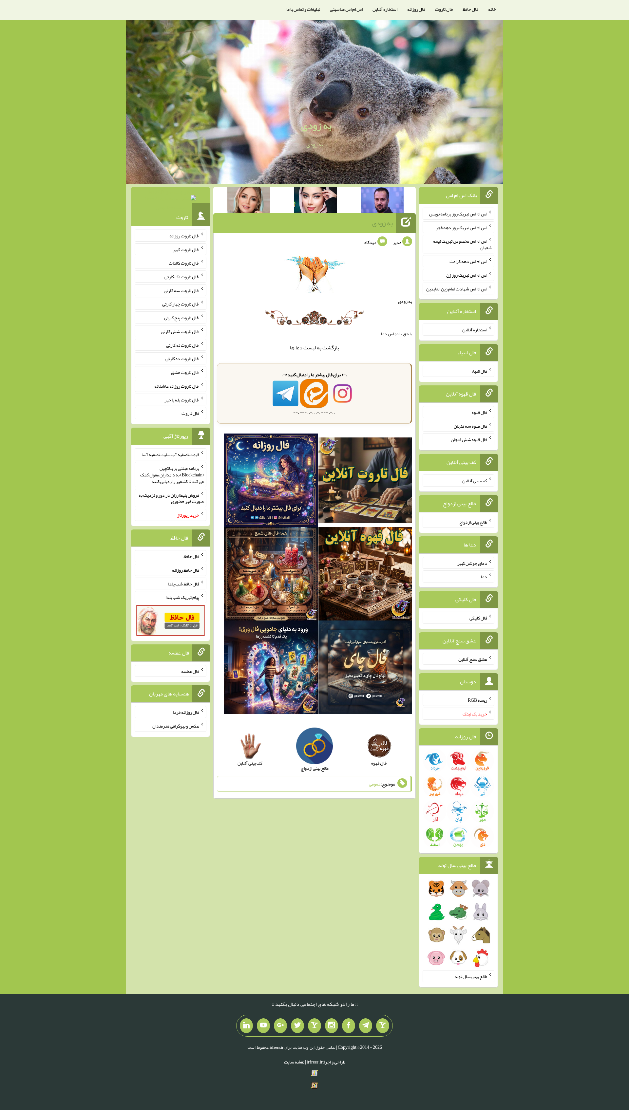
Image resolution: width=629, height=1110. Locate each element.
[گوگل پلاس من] (280, 1025)
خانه (492, 9)
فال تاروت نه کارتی (182, 344)
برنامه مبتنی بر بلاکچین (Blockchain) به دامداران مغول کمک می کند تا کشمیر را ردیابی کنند (172, 475)
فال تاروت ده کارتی (182, 358)
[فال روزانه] (271, 481)
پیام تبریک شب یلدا (182, 597)
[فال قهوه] (365, 575)
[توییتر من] (297, 1025)
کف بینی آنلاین (474, 480)
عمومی (375, 783)
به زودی (316, 125)
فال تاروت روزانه (184, 235)
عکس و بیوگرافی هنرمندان (175, 726)
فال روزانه (416, 9)
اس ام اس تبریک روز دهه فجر (461, 227)
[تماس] (314, 1025)
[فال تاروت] (365, 481)
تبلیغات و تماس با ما (303, 9)
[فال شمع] (271, 575)
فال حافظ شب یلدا (183, 583)
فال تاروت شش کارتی (180, 331)
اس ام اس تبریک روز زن (466, 275)
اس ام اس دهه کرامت (468, 261)
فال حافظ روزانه (185, 570)
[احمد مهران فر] (382, 201)
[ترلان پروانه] (315, 201)
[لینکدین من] (246, 1025)
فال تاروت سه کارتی (181, 290)
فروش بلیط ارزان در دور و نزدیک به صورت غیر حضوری (171, 498)
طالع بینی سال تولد (470, 976)
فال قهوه (479, 412)
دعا (298, 347)
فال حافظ (470, 9)
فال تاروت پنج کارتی (181, 317)
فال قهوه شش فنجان (469, 439)
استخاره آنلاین (384, 9)
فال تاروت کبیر (186, 249)
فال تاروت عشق (185, 372)
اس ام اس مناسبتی (346, 9)
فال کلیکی (478, 617)
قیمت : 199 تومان (170, 199)
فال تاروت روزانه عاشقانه (176, 386)
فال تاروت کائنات (184, 263)
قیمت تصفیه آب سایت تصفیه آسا (170, 454)
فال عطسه (190, 670)
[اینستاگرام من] (331, 1025)
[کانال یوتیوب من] (263, 1025)
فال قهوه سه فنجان (470, 425)
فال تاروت (444, 9)
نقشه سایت (294, 1061)
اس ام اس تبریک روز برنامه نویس (458, 213)
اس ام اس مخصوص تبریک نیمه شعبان (462, 244)
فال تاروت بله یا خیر (181, 399)
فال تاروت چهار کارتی (180, 303)
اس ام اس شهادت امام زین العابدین (456, 288)
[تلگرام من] (365, 1025)
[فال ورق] (271, 669)
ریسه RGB (477, 700)
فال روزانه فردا (186, 712)
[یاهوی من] (382, 1025)
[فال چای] (365, 669)
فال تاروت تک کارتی (181, 276)
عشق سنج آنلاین (472, 658)
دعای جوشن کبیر (472, 562)
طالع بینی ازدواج (473, 522)
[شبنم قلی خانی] (248, 201)
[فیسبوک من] (348, 1025)
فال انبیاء (479, 371)
